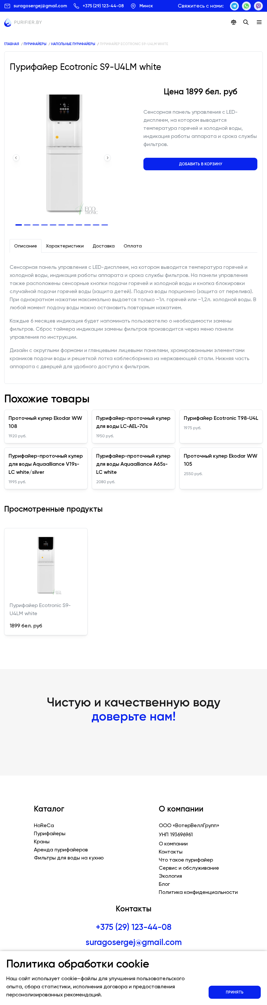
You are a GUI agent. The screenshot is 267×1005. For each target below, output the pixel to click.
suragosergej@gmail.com (134, 942)
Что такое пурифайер (186, 860)
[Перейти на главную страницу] (23, 23)
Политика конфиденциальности (198, 892)
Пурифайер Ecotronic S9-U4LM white (134, 44)
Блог (164, 884)
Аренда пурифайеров (61, 849)
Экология (170, 876)
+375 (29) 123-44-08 (134, 927)
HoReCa (44, 825)
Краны (42, 841)
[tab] (25, 246)
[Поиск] (245, 22)
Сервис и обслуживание (189, 868)
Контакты (171, 852)
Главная (11, 44)
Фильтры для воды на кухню (69, 858)
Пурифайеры (35, 44)
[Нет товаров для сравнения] (233, 22)
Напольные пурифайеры (73, 44)
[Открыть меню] (259, 22)
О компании (173, 843)
